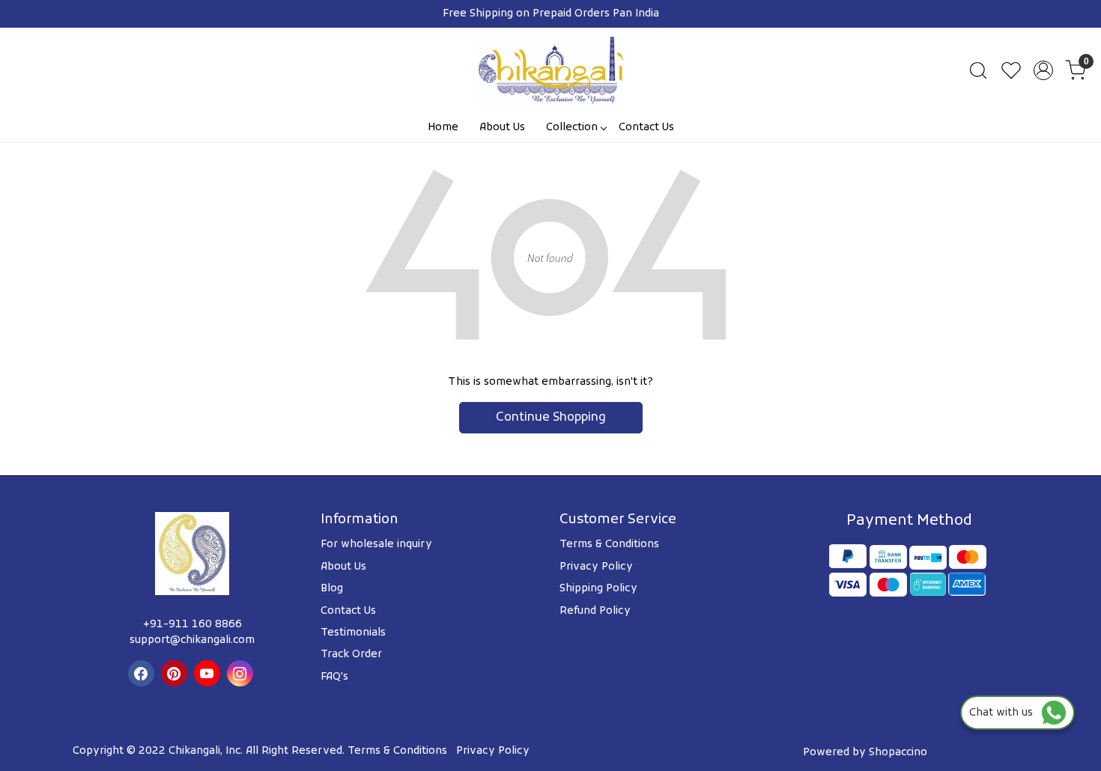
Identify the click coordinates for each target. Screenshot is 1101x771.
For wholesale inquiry (376, 544)
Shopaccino (898, 753)
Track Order (351, 654)
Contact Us (646, 128)
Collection (572, 128)
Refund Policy (595, 611)
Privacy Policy (596, 567)
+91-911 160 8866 (192, 625)
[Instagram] (242, 673)
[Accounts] (1043, 70)
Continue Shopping (551, 417)
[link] (978, 70)
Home (443, 128)
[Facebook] (143, 673)
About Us (502, 128)
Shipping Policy (598, 589)
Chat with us (1005, 713)
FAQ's (334, 677)
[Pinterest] (176, 673)
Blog (332, 589)
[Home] (550, 70)
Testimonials (353, 633)
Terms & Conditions (609, 544)
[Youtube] (209, 673)
